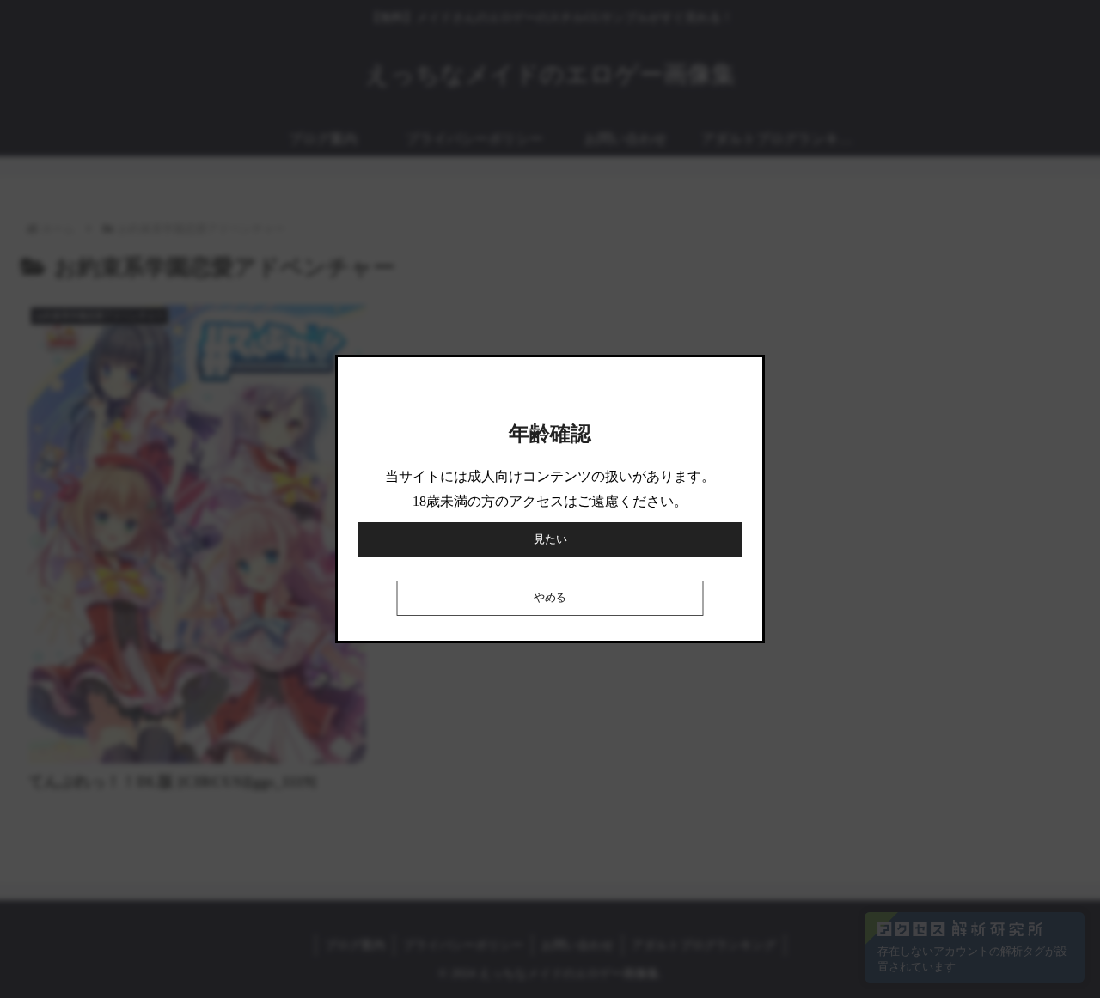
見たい (550, 538)
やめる (550, 598)
